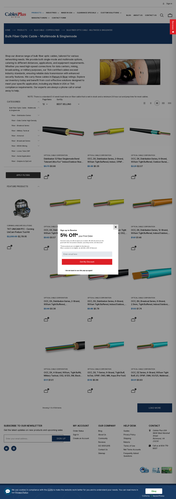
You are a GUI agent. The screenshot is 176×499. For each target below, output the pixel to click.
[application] (88, 492)
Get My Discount (87, 262)
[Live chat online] (8, 491)
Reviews (173, 25)
